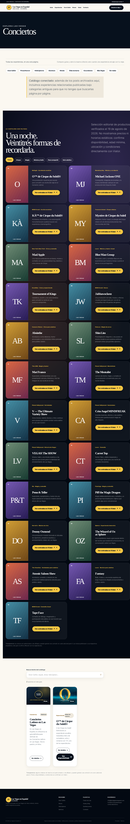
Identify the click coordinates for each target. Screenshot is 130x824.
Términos (122, 820)
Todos (9, 160)
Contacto (85, 809)
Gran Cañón (12, 70)
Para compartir (53, 160)
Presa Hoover (25, 70)
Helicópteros (39, 70)
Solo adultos (67, 160)
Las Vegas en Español (21, 7)
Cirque (18, 160)
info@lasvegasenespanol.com (116, 800)
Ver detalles (36, 758)
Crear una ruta (87, 800)
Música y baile (39, 160)
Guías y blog (86, 803)
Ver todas (112, 70)
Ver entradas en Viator (45, 192)
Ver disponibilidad (65, 757)
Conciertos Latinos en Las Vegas (38, 722)
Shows (62, 70)
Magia (27, 160)
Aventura (52, 70)
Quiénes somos (87, 806)
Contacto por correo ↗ (118, 1)
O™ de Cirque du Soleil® (64, 723)
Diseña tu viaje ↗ (116, 7)
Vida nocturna (74, 70)
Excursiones (88, 70)
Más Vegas (101, 70)
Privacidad (117, 820)
